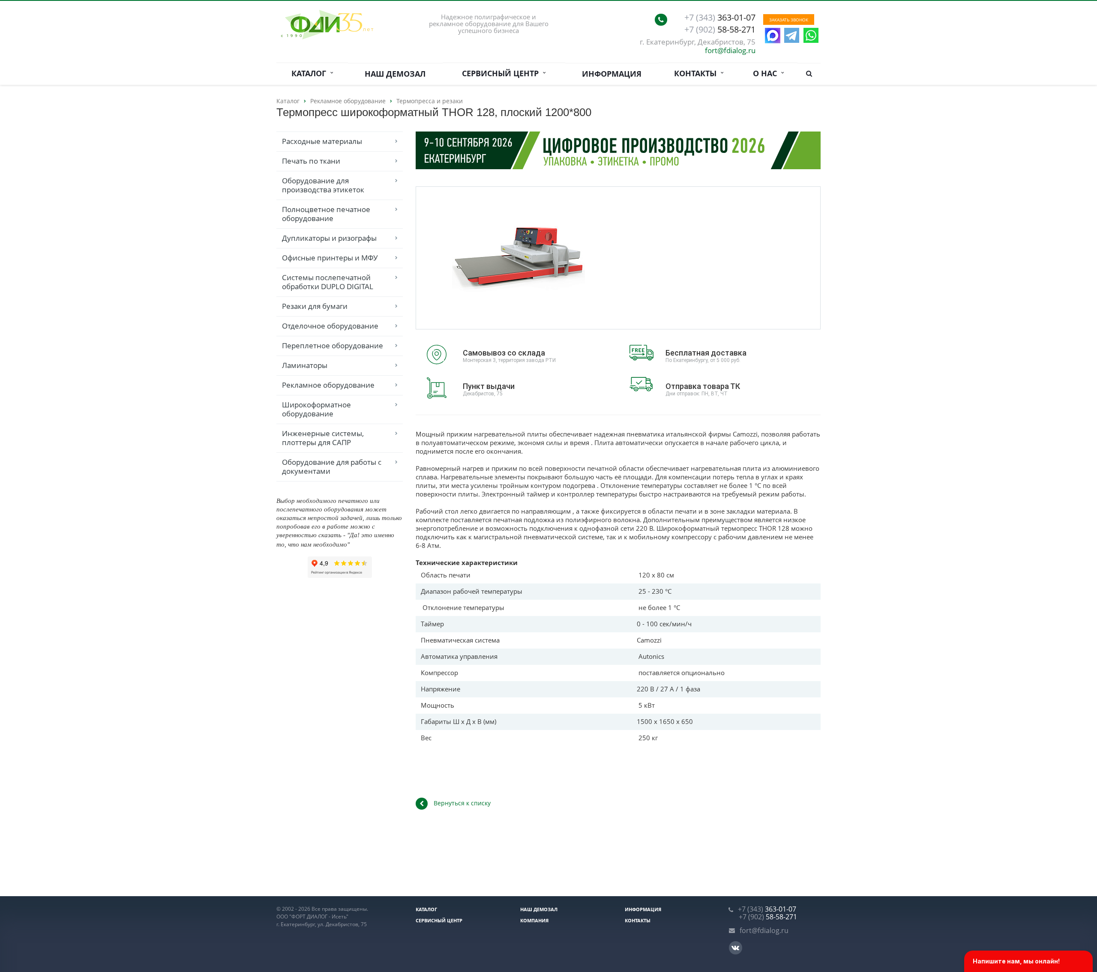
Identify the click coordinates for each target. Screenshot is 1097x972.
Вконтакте (735, 947)
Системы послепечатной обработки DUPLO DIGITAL (327, 281)
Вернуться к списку (462, 803)
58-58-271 (719, 30)
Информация (611, 74)
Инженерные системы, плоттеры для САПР (323, 437)
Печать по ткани (311, 161)
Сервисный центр (502, 73)
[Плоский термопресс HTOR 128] (518, 258)
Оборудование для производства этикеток (323, 185)
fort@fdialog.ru (730, 50)
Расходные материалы (322, 141)
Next (596, 257)
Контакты (697, 73)
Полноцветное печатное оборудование (326, 213)
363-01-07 (719, 18)
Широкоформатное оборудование (316, 409)
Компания (534, 920)
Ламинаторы (304, 365)
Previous (440, 257)
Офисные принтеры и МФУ (330, 258)
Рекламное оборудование (328, 385)
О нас (767, 73)
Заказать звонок (788, 20)
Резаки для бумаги (315, 306)
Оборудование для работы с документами (331, 466)
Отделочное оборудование (330, 326)
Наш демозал (395, 74)
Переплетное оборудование (332, 345)
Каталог (310, 73)
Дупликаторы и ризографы (329, 238)
